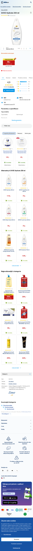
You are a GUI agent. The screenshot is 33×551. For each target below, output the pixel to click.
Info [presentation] (3, 77)
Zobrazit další (15, 265)
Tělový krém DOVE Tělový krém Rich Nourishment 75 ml (22, 152)
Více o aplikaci (7, 493)
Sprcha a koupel (27, 6)
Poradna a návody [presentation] (22, 77)
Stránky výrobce (12, 383)
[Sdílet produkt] (31, 13)
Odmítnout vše (16, 548)
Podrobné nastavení (16, 543)
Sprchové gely (10, 409)
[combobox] (16, 48)
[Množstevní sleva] (17, 138)
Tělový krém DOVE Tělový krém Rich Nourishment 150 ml (8, 152)
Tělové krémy (7, 165)
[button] (16, 420)
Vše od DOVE (4, 10)
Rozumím (16, 539)
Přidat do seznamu (7, 70)
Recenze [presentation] (8, 77)
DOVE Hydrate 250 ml (26, 412)
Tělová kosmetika (16, 6)
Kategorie (4, 374)
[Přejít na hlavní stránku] (5, 2)
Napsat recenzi (10, 90)
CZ (4, 477)
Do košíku (10, 200)
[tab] (3, 78)
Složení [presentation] (14, 77)
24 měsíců (11, 381)
